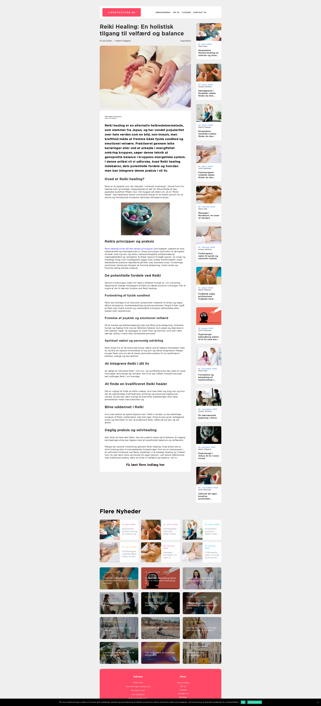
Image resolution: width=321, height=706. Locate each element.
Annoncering (162, 12)
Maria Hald (202, 46)
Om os (176, 12)
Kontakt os (199, 12)
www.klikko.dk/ (140, 698)
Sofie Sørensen (204, 168)
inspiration (185, 41)
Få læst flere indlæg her (145, 465)
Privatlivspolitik (255, 702)
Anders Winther (205, 87)
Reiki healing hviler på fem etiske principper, (129, 248)
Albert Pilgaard (123, 41)
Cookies (186, 12)
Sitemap (183, 697)
